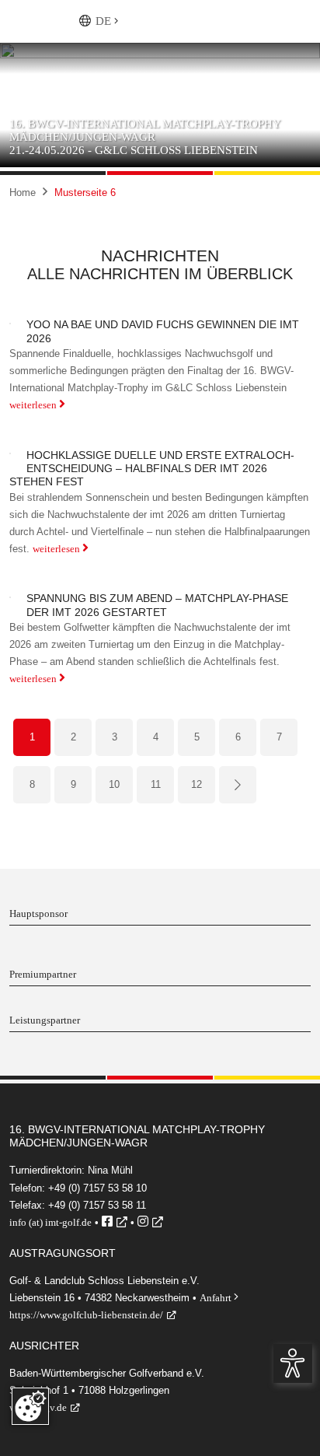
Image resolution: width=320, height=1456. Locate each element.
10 (114, 784)
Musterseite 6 (85, 192)
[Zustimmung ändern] (30, 1406)
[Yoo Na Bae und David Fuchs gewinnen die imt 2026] (10, 322)
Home (22, 192)
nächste (237, 787)
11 (156, 784)
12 (196, 784)
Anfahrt (219, 1298)
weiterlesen (37, 405)
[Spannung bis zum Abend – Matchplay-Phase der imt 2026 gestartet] (10, 596)
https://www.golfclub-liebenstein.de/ (86, 1315)
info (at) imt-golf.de (50, 1222)
